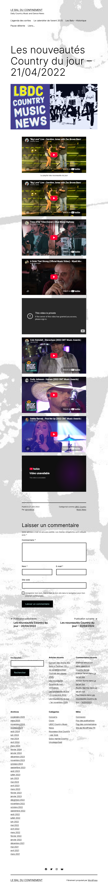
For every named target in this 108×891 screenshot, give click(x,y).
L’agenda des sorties (21, 20)
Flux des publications (85, 720)
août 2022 (15, 814)
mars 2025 (15, 720)
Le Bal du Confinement (27, 9)
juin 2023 (15, 778)
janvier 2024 (16, 753)
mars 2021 (15, 854)
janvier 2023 (16, 796)
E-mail (59, 566)
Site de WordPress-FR (85, 728)
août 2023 (15, 771)
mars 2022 (15, 832)
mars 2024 (15, 746)
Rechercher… (17, 658)
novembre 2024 (18, 724)
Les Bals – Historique (75, 20)
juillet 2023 (15, 775)
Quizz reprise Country (58, 739)
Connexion (81, 717)
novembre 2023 (18, 760)
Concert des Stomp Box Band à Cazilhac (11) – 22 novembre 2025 (59, 666)
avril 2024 (15, 742)
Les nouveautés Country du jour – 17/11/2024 (56, 684)
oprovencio (29, 510)
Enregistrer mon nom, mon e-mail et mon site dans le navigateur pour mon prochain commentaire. (55, 594)
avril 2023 (15, 785)
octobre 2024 (17, 728)
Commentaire (29, 540)
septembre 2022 (18, 811)
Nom (25, 566)
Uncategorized (55, 742)
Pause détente (18, 25)
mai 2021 (15, 847)
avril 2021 (15, 850)
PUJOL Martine (82, 688)
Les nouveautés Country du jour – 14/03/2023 (86, 698)
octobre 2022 (17, 807)
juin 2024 (15, 735)
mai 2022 (15, 825)
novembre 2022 (18, 804)
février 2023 (16, 793)
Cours (51, 720)
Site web (26, 580)
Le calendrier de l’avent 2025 (48, 20)
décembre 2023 (18, 757)
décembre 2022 (18, 800)
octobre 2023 (17, 764)
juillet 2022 (15, 818)
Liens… (31, 25)
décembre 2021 (17, 843)
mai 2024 (15, 739)
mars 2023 (15, 789)
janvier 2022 (16, 840)
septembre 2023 (18, 767)
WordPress (92, 880)
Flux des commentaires (86, 724)
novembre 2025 (18, 717)
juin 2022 (15, 822)
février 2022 (16, 836)
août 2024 (15, 731)
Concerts (53, 717)
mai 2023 (15, 782)
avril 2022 (15, 829)
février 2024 (16, 749)
